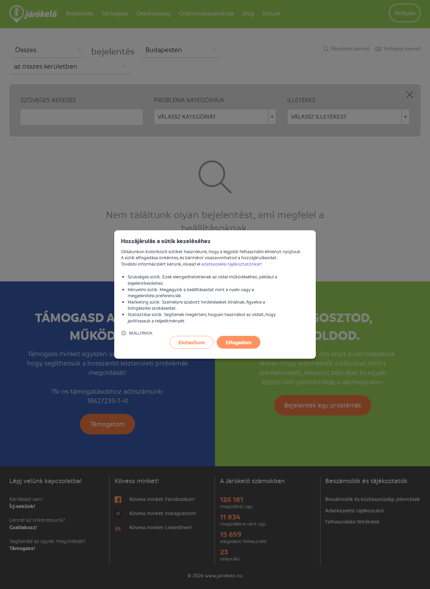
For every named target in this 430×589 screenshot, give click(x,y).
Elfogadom (239, 342)
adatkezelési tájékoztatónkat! (231, 264)
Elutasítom (191, 342)
